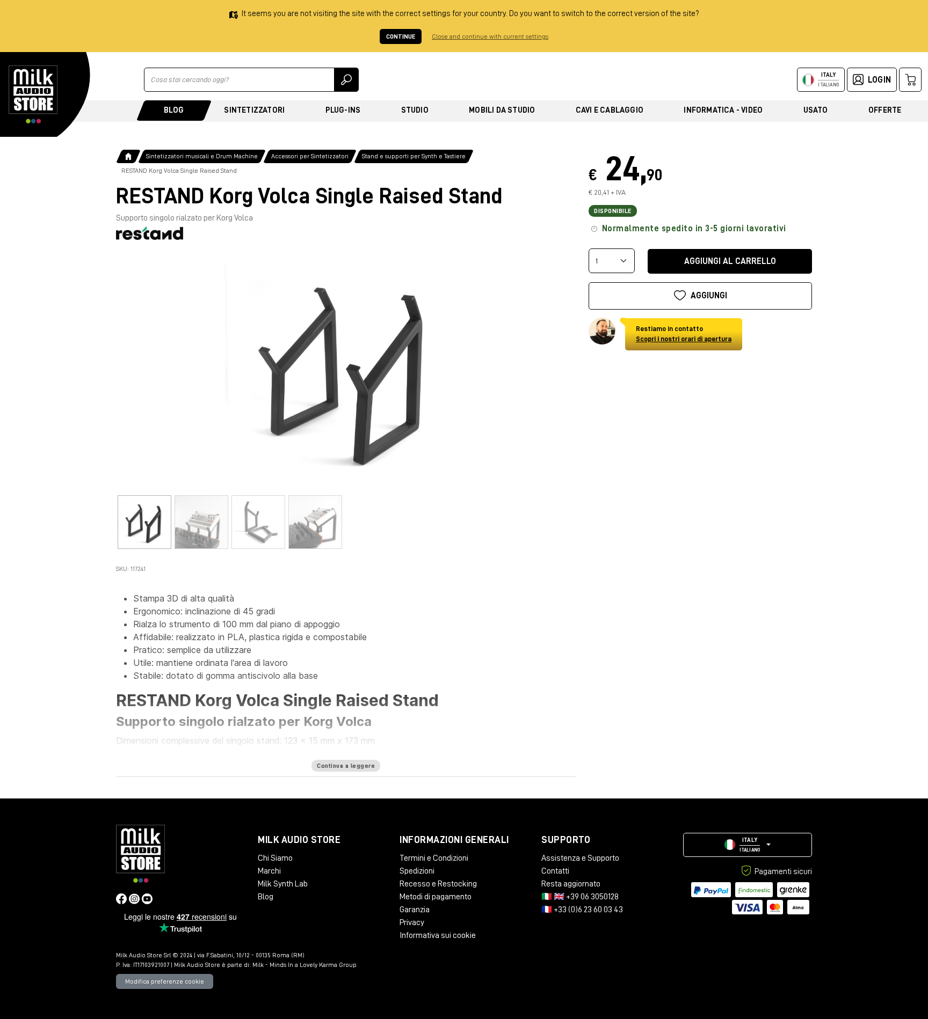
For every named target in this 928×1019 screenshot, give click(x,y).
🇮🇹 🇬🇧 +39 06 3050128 (580, 896)
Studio (415, 110)
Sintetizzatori (254, 110)
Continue (400, 36)
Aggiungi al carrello (730, 260)
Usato (815, 110)
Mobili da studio (502, 110)
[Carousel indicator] (144, 522)
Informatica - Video (723, 110)
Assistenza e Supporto (580, 858)
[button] (747, 844)
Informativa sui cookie (438, 935)
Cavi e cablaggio (609, 110)
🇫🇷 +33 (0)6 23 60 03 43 (582, 909)
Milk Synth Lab (283, 883)
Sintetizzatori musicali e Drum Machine (202, 156)
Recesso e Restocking (438, 883)
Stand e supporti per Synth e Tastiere (414, 156)
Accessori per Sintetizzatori (310, 156)
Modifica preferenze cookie (164, 981)
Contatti (555, 871)
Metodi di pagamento (436, 896)
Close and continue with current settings (490, 36)
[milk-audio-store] (33, 94)
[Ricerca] (346, 80)
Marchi (269, 871)
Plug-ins (343, 110)
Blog (174, 110)
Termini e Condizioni (434, 858)
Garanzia (415, 909)
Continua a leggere (346, 766)
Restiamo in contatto (683, 333)
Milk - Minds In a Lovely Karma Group (304, 965)
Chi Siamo (275, 858)
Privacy (412, 922)
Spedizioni (417, 871)
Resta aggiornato (570, 883)
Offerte (884, 110)
